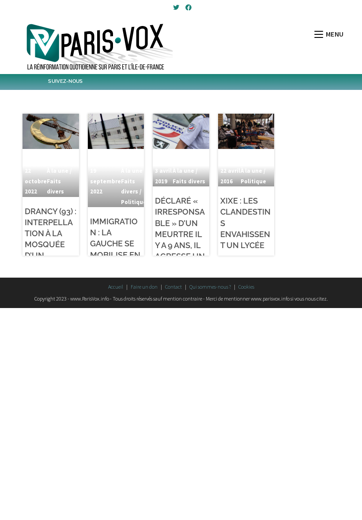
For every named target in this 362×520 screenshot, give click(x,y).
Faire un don (144, 286)
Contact (173, 286)
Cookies (246, 286)
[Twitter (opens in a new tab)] (176, 7)
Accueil (115, 286)
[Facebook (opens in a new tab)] (187, 7)
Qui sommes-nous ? (210, 286)
